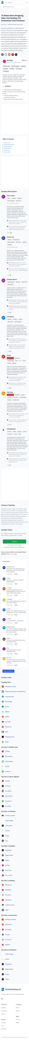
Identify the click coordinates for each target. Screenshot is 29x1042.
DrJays (7, 836)
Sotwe (7, 706)
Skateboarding (11, 360)
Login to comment (8, 671)
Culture (24, 360)
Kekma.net (8, 727)
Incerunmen (8, 826)
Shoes (9, 198)
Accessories (19, 68)
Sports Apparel (15, 66)
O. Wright (8, 588)
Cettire (7, 979)
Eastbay (3, 30)
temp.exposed (9, 696)
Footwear (23, 66)
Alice (7, 648)
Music (16, 360)
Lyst (6, 841)
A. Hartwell (9, 599)
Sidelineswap (9, 761)
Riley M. (8, 638)
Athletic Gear (6, 66)
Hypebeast (8, 850)
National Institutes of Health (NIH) (15, 691)
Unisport (7, 771)
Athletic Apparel (11, 200)
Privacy (18, 1019)
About (17, 1007)
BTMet (7, 717)
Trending (3, 1011)
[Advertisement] (14, 119)
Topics (3, 1014)
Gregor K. (5, 24)
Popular (3, 1007)
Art (20, 360)
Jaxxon (7, 959)
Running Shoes (16, 239)
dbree (7, 742)
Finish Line (10, 237)
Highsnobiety (9, 855)
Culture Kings (9, 820)
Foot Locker (11, 196)
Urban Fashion (23, 397)
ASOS (7, 910)
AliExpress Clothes (10, 686)
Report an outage (12, 554)
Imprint (18, 1011)
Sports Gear (18, 200)
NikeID (7, 766)
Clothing (12, 68)
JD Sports (8, 786)
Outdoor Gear (10, 284)
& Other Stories (9, 905)
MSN (6, 732)
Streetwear (6, 71)
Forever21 (8, 895)
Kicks (20, 434)
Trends (15, 434)
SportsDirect (9, 756)
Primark (7, 831)
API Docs (3, 1029)
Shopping (10, 244)
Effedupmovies (9, 737)
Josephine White (10, 627)
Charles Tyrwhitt (10, 815)
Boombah (8, 806)
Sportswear (18, 242)
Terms (17, 1023)
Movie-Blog (8, 701)
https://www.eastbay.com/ (13, 62)
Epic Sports (8, 801)
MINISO (7, 945)
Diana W (8, 658)
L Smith (8, 578)
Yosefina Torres (10, 567)
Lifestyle (14, 363)
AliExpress (8, 900)
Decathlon (8, 791)
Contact (3, 1023)
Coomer (7, 934)
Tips (2, 1026)
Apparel (23, 395)
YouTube (7, 722)
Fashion (9, 363)
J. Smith (8, 609)
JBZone (7, 712)
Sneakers (5, 68)
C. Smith (8, 619)
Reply (16, 574)
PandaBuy (8, 890)
